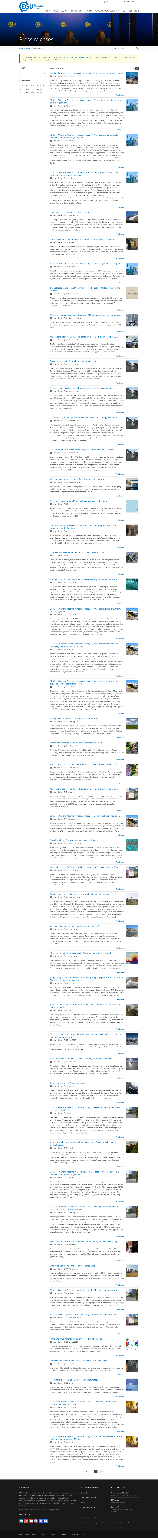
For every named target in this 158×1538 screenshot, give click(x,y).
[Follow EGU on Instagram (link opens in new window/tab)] (26, 1521)
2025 (27, 86)
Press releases (37, 48)
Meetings (64, 11)
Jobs (130, 11)
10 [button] (130, 68)
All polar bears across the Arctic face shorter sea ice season (77, 479)
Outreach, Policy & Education (107, 11)
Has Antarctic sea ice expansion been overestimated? (74, 1379)
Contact (53, 1534)
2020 (27, 89)
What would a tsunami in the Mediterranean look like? (74, 926)
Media (83, 1502)
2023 (37, 86)
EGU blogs (115, 1500)
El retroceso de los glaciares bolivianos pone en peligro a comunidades (82, 388)
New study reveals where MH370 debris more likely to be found (78, 501)
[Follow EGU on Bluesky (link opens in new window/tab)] (46, 1521)
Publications (76, 11)
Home (21, 48)
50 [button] (137, 68)
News (55, 11)
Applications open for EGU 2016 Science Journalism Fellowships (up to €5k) (84, 789)
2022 (42, 86)
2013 (37, 93)
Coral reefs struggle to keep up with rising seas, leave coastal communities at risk (87, 73)
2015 (27, 93)
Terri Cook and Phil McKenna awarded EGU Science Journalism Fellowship (83, 764)
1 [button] (89, 1471)
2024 (32, 86)
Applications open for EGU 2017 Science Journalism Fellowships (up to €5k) (84, 336)
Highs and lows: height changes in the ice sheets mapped (76, 1339)
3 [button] (95, 1471)
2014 (32, 93)
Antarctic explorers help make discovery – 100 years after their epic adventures (85, 315)
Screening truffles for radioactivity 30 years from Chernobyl (76, 742)
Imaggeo (114, 1507)
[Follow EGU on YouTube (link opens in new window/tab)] (31, 1521)
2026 (21, 86)
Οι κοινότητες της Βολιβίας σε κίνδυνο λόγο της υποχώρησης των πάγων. (84, 417)
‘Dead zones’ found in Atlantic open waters (69, 1083)
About (48, 11)
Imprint (63, 1534)
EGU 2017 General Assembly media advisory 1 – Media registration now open (85, 263)
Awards (88, 11)
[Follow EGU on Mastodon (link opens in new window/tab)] (41, 1521)
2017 (42, 89)
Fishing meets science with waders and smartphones (74, 718)
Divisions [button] (135, 2)
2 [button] (92, 1471)
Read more (120, 95)
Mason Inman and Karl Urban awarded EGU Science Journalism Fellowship (83, 1241)
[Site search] (137, 48)
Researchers (85, 1493)
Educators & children (88, 1507)
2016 (21, 93)
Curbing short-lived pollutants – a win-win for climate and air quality (81, 894)
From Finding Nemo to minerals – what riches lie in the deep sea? (79, 1360)
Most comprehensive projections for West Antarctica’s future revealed (81, 953)
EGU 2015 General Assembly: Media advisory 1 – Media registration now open (85, 1290)
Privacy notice (75, 1534)
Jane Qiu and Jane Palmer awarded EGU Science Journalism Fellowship (82, 239)
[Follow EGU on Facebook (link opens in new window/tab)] (36, 1521)
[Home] (31, 6)
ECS (124, 11)
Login (136, 11)
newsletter (100, 1523)
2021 (21, 89)
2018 (37, 89)
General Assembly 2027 (120, 1493)
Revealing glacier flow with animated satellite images (74, 840)
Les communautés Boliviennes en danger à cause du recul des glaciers (82, 449)
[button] (44, 74)
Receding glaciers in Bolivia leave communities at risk (74, 361)
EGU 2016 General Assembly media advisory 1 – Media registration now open (85, 816)
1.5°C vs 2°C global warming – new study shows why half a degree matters (83, 579)
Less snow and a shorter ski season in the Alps (71, 212)
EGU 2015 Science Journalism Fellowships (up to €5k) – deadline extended (83, 1314)
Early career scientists (89, 1498)
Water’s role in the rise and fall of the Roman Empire (73, 1265)
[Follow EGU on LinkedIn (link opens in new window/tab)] (21, 1521)
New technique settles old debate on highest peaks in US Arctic (78, 552)
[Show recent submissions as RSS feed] (115, 48)
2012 (42, 93)
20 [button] (134, 68)
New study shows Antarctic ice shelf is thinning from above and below (82, 1058)
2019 (32, 89)
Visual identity (89, 1534)
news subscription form (79, 57)
